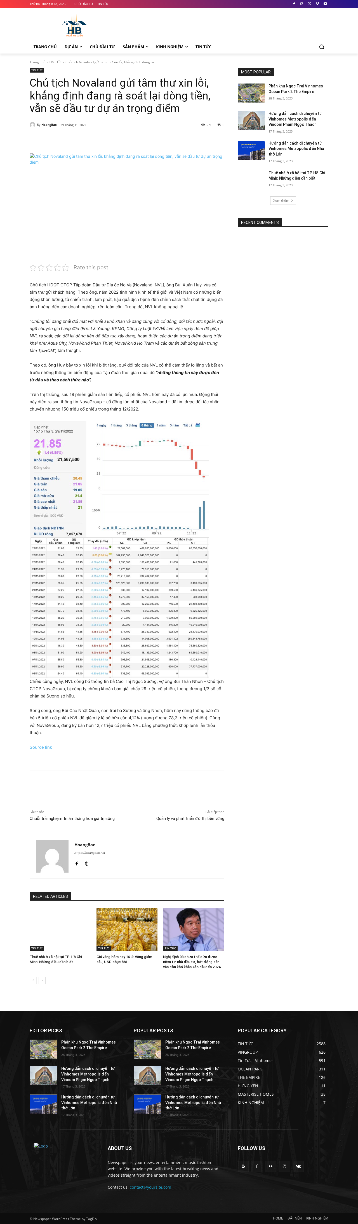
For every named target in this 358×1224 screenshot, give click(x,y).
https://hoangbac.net (89, 853)
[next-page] (42, 980)
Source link (41, 747)
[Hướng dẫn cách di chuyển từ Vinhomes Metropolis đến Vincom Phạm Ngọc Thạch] (251, 120)
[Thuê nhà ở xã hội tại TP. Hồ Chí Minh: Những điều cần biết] (60, 929)
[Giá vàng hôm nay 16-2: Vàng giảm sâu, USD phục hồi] (127, 929)
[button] (321, 47)
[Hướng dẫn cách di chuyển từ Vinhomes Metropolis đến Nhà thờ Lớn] (251, 150)
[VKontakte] (298, 1166)
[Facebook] (294, 4)
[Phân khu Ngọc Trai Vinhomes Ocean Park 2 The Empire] (251, 93)
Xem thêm (281, 200)
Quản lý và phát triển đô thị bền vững (190, 818)
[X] (310, 4)
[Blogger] (243, 1166)
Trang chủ (37, 62)
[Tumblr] (86, 862)
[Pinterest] (96, 139)
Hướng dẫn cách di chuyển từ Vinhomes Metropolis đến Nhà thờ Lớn (296, 148)
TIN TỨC (55, 62)
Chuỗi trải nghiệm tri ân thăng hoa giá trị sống (72, 818)
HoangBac (49, 124)
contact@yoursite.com (150, 1187)
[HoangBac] (33, 125)
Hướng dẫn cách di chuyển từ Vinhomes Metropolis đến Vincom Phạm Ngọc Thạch (295, 119)
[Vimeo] (317, 4)
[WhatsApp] (108, 139)
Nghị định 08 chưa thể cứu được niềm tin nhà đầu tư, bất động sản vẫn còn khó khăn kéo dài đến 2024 (191, 962)
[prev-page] (33, 980)
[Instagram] (302, 4)
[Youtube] (325, 4)
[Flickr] (270, 1166)
